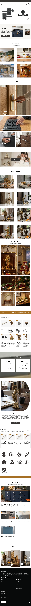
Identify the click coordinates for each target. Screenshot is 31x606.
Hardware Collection (19, 588)
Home (1, 581)
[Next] (29, 557)
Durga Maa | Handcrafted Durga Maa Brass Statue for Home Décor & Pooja (11, 344)
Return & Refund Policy (4, 594)
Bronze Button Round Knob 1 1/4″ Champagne (11, 329)
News (1, 519)
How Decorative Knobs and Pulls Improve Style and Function (23, 522)
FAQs (1, 585)
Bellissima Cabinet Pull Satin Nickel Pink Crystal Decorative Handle (19, 443)
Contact (2, 584)
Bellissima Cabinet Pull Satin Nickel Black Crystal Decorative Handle (11, 443)
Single (5, 441)
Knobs (17, 584)
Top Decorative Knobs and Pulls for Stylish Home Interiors (7, 537)
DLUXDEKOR (2, 441)
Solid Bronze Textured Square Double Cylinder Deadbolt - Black (4, 343)
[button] (2, 4)
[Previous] (1, 557)
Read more (2, 508)
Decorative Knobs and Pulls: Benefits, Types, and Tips (7, 522)
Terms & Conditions (3, 597)
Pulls (16, 585)
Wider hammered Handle (3, 329)
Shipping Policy (3, 596)
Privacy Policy (3, 593)
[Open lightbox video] (15, 558)
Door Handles (18, 582)
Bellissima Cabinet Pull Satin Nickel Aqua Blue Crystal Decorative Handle (4, 443)
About (1, 582)
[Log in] (26, 4)
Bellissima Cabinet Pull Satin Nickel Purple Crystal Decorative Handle (27, 443)
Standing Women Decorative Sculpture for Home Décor (26, 343)
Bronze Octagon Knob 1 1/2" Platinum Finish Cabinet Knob (19, 329)
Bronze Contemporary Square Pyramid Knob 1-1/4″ (26, 329)
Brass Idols (17, 581)
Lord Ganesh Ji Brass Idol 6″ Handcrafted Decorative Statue (18, 343)
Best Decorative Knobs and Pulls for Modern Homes (10, 504)
